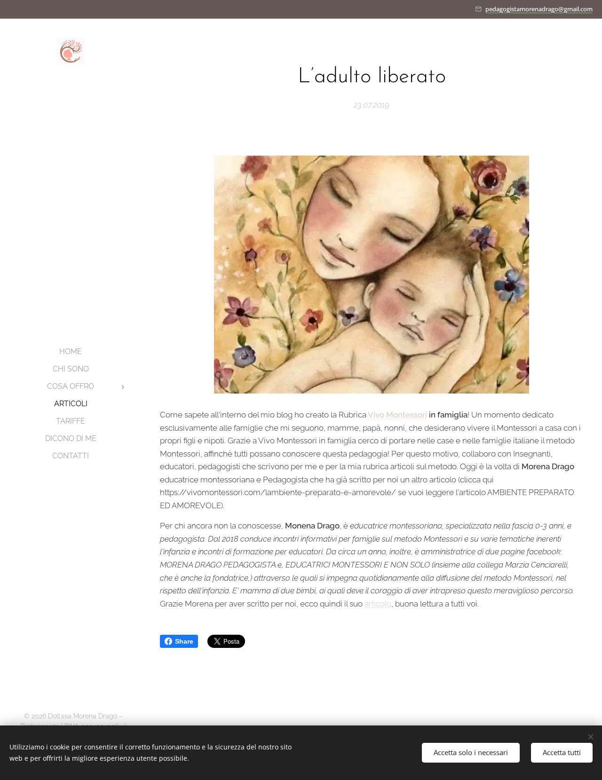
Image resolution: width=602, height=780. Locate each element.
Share (184, 641)
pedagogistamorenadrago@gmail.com (539, 9)
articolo (377, 603)
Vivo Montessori (397, 414)
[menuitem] (70, 351)
